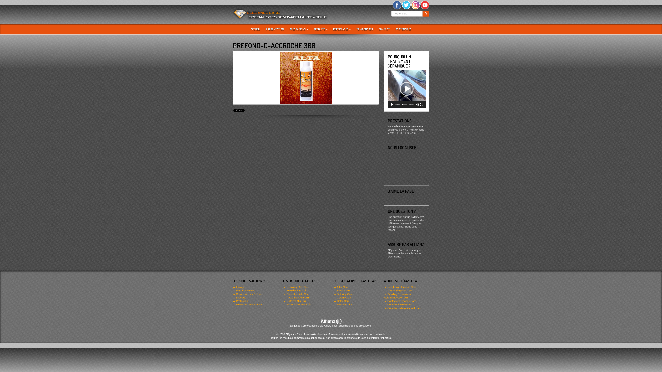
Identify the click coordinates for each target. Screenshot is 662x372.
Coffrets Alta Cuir (296, 300)
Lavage (240, 287)
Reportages (341, 29)
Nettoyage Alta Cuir (297, 287)
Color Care (343, 300)
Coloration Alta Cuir (298, 294)
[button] (407, 89)
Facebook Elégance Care (401, 287)
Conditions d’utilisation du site (404, 308)
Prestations (297, 29)
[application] (407, 89)
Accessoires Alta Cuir (298, 304)
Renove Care (344, 304)
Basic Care (343, 290)
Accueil (255, 29)
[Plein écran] (422, 104)
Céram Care (344, 297)
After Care (342, 287)
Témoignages (364, 29)
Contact (384, 29)
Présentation (275, 29)
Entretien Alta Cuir (297, 290)
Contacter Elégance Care (401, 300)
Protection (242, 300)
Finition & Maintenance (249, 304)
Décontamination (245, 290)
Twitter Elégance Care (399, 290)
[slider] (404, 104)
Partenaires (403, 29)
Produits (320, 29)
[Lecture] (392, 104)
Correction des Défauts (249, 294)
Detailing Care (345, 294)
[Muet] (417, 104)
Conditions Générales (399, 304)
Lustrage (241, 297)
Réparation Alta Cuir (298, 297)
